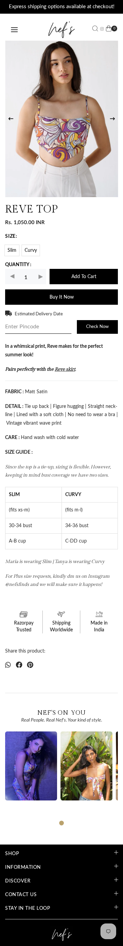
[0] (108, 29)
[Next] (112, 119)
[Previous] (10, 119)
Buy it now (62, 297)
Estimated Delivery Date (39, 314)
